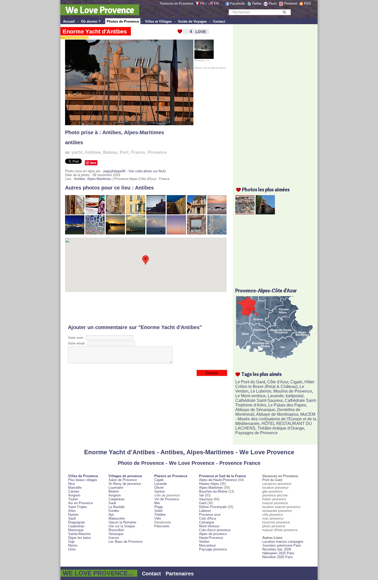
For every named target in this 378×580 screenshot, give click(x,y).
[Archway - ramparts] (115, 213)
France (138, 152)
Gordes (114, 511)
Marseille (75, 488)
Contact (219, 21)
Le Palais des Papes (287, 405)
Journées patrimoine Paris (281, 545)
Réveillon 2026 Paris (277, 557)
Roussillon (116, 530)
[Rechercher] (284, 12)
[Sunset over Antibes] (176, 233)
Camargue (206, 522)
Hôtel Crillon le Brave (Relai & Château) (274, 384)
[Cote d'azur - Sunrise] (217, 213)
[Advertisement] (145, 308)
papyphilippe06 (114, 171)
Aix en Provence (80, 503)
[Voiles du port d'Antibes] (196, 233)
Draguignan (76, 522)
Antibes (111, 132)
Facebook (237, 3)
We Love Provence (100, 9)
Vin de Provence (166, 499)
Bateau (110, 152)
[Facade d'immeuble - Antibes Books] (135, 213)
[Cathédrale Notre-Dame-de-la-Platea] (196, 213)
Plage (158, 507)
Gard (202, 503)
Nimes (73, 545)
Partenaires (180, 573)
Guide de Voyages (192, 21)
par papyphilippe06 (75, 37)
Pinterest (291, 3)
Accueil (69, 21)
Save (93, 163)
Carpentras (76, 526)
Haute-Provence (211, 538)
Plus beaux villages (82, 480)
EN (216, 3)
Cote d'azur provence (214, 530)
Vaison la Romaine (122, 522)
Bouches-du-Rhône (213, 491)
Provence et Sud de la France (222, 476)
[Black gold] (115, 233)
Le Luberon (260, 391)
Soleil (158, 511)
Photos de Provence (123, 21)
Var (201, 495)
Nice (71, 484)
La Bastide (116, 507)
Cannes (73, 491)
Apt (111, 514)
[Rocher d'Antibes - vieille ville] (156, 213)
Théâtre (160, 514)
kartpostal (294, 396)
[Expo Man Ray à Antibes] (95, 213)
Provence (157, 152)
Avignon (74, 495)
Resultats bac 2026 (276, 549)
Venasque (116, 534)
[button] (145, 260)
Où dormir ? (91, 21)
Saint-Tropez (77, 507)
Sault (72, 518)
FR (202, 3)
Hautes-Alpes (209, 484)
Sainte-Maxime (79, 534)
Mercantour (207, 545)
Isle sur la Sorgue (122, 526)
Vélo (157, 518)
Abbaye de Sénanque (255, 409)
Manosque (76, 530)
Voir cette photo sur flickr (147, 171)
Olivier (159, 488)
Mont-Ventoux (209, 526)
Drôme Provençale (213, 507)
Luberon (205, 511)
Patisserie (161, 526)
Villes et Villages (158, 21)
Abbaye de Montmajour (277, 414)
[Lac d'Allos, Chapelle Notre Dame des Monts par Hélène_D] (265, 213)
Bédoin (114, 491)
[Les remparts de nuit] (176, 213)
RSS (307, 3)
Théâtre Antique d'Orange (280, 428)
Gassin (114, 538)
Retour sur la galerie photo (210, 67)
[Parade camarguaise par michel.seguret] (245, 213)
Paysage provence (213, 549)
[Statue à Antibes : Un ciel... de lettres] (217, 233)
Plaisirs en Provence (170, 476)
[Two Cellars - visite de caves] (74, 213)
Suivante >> (201, 60)
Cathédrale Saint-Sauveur (259, 400)
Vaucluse (206, 499)
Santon (159, 491)
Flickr (273, 3)
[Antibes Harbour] (74, 233)
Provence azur (210, 514)
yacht (77, 152)
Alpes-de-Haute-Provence (218, 480)
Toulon (73, 499)
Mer (157, 503)
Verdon (204, 541)
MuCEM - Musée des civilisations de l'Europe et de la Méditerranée (275, 419)
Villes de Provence (83, 476)
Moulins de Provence (292, 391)
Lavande (276, 396)
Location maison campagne (282, 541)
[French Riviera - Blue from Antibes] (156, 233)
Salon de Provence (123, 480)
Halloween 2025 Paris (278, 553)
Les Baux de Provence (125, 541)
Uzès (72, 549)
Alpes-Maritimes (144, 132)
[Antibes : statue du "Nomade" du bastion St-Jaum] (95, 233)
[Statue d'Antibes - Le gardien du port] (135, 233)
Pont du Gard (272, 480)
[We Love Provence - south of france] (211, 3)
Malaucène (117, 518)
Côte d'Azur (277, 382)
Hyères (73, 514)
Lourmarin (116, 488)
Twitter (257, 3)
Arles (72, 511)
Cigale (296, 382)
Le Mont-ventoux (250, 396)
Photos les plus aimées (266, 189)
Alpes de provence (213, 534)
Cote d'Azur (207, 518)
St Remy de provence (125, 484)
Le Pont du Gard (250, 382)
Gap (71, 541)
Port (124, 152)
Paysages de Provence (256, 433)
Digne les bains (79, 538)
